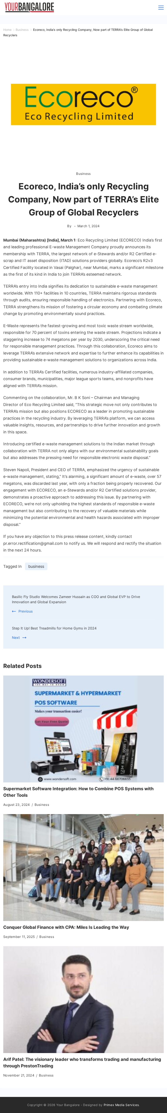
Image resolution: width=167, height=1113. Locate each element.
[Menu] (161, 7)
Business (83, 174)
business (36, 566)
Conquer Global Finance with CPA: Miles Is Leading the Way (66, 927)
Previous (25, 611)
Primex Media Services (121, 1105)
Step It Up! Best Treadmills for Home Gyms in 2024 (54, 628)
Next (16, 637)
